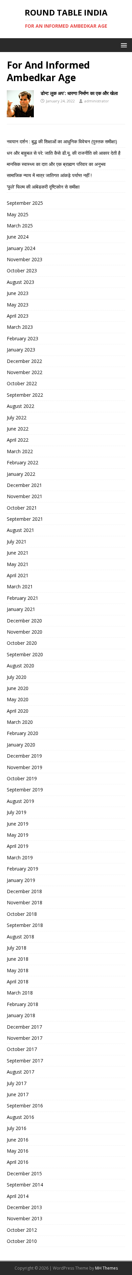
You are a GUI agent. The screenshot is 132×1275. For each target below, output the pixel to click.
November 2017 (24, 1038)
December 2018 (24, 891)
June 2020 (17, 688)
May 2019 (17, 835)
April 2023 (17, 316)
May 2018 (17, 970)
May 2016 (17, 1151)
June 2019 (17, 823)
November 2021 (24, 496)
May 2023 (17, 304)
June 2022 (17, 428)
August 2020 (20, 665)
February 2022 (22, 462)
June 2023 (17, 293)
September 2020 (25, 654)
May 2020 (17, 699)
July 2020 (16, 677)
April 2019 (17, 846)
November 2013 (24, 1218)
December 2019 (24, 756)
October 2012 (22, 1230)
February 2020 (22, 733)
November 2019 (24, 767)
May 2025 (17, 214)
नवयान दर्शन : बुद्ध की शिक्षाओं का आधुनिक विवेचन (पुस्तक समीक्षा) (62, 141)
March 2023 (20, 327)
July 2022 (16, 417)
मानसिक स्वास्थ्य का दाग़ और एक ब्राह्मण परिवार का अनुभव (56, 164)
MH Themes (106, 1268)
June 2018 (17, 959)
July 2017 (16, 1083)
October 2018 (22, 914)
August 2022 (20, 406)
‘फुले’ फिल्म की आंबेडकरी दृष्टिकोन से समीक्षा (43, 186)
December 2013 (24, 1207)
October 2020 (22, 643)
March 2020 (20, 722)
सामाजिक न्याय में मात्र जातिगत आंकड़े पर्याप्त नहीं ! (49, 175)
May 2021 (17, 564)
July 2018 (16, 948)
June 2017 (17, 1094)
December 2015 (24, 1173)
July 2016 (16, 1128)
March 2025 (20, 225)
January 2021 (21, 609)
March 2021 (20, 586)
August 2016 (20, 1117)
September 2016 (25, 1105)
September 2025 (25, 203)
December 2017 (24, 1027)
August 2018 (20, 936)
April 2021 (17, 575)
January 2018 (21, 1015)
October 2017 (22, 1049)
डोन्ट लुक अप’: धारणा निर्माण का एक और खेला (79, 93)
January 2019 (21, 880)
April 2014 (17, 1196)
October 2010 (22, 1241)
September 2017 (25, 1060)
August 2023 (20, 282)
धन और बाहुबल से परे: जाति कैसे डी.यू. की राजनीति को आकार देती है (63, 153)
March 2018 (20, 992)
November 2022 (24, 372)
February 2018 (22, 1004)
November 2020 (24, 632)
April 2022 (17, 440)
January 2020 (21, 744)
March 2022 (20, 451)
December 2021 (24, 485)
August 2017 (20, 1072)
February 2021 (22, 598)
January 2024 (21, 248)
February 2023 (22, 338)
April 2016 (17, 1162)
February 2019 (22, 868)
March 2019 (20, 857)
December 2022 (24, 361)
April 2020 (17, 711)
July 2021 (16, 541)
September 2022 (25, 395)
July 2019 (16, 812)
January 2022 (21, 474)
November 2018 (24, 902)
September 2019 (25, 789)
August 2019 (20, 801)
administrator (96, 100)
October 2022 (22, 383)
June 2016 (17, 1139)
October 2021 (22, 508)
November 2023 (24, 259)
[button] (122, 45)
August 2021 (20, 530)
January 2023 (21, 349)
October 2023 (22, 270)
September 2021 (25, 519)
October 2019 (22, 778)
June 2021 (17, 552)
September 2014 (25, 1184)
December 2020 (24, 620)
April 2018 (17, 981)
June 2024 (17, 237)
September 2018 (25, 925)
